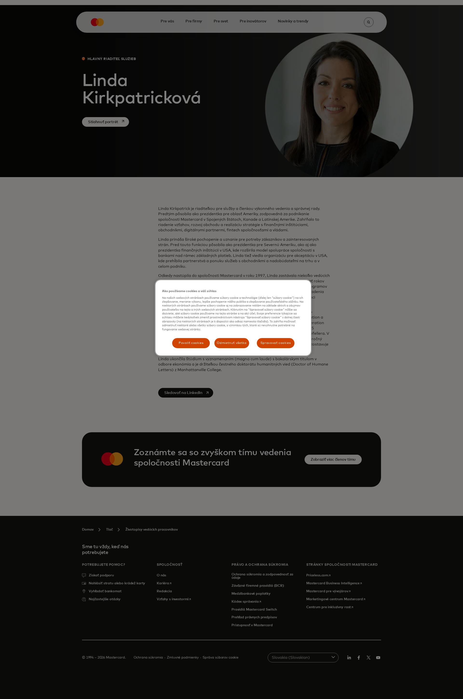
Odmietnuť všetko (231, 343)
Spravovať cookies (275, 343)
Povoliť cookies (191, 343)
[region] (233, 318)
